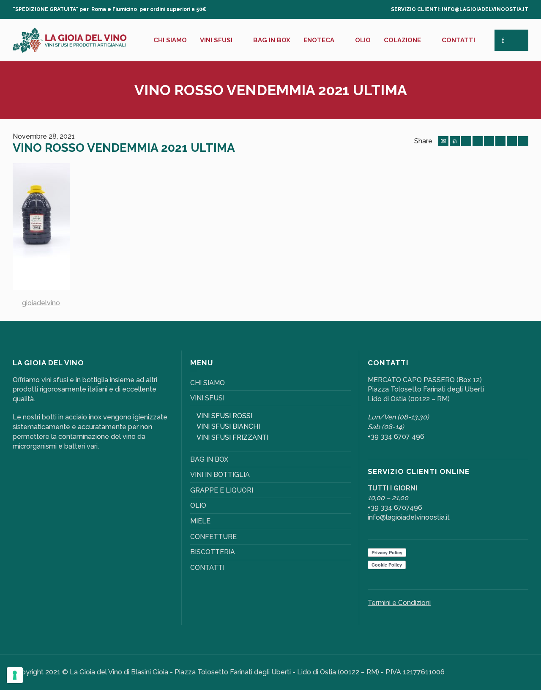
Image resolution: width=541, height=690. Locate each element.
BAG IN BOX (209, 459)
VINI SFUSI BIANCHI (228, 426)
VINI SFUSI (207, 398)
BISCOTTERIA (212, 552)
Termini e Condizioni (399, 603)
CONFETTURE (213, 537)
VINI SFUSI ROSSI (224, 416)
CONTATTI (207, 568)
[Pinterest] (489, 141)
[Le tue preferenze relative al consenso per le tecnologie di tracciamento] (15, 675)
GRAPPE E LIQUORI (221, 490)
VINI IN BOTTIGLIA (220, 475)
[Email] (443, 141)
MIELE (200, 521)
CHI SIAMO (207, 383)
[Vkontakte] (523, 141)
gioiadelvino (41, 303)
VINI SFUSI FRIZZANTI (232, 437)
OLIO (198, 505)
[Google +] (478, 141)
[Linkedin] (512, 141)
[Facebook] (466, 141)
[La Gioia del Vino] (70, 40)
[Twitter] (455, 141)
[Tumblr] (500, 141)
